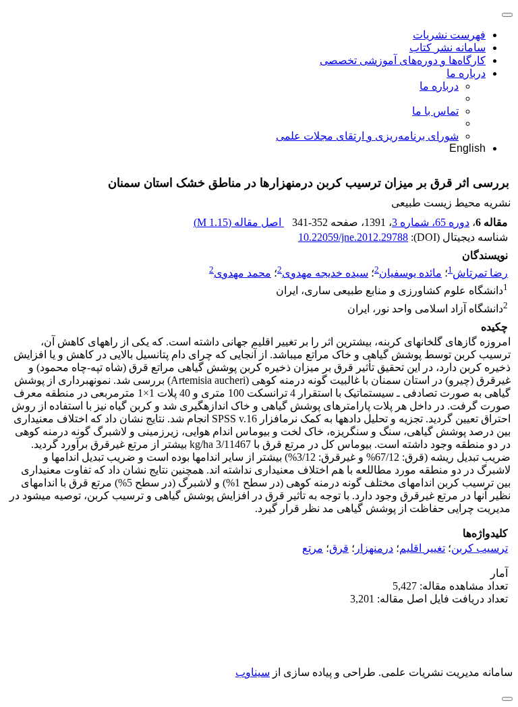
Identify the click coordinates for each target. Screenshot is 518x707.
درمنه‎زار (374, 548)
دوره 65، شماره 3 (430, 222)
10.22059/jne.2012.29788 (353, 237)
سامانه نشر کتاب (447, 47)
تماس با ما (435, 111)
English (467, 148)
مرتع (312, 548)
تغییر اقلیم (422, 548)
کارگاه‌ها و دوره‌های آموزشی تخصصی (403, 60)
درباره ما (466, 73)
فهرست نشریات (449, 34)
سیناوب (252, 672)
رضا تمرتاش (480, 273)
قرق (339, 548)
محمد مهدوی (242, 273)
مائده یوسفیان (410, 273)
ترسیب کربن (479, 548)
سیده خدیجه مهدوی (325, 273)
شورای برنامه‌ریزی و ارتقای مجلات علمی (367, 136)
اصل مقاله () (239, 222)
